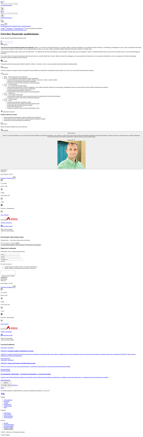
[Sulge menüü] (5, 24)
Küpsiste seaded (9, 429)
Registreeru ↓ (14, 385)
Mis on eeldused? (20, 245)
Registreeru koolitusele (7, 178)
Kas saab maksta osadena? (8, 245)
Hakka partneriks (8, 416)
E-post (3, 256)
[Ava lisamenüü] (1, 7)
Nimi (2, 254)
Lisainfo (3, 261)
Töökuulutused (27, 26)
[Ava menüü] (2, 9)
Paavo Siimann (5, 215)
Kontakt (6, 423)
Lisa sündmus (7, 414)
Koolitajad (9, 5)
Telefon (3, 258)
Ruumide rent (19, 26)
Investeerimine (23, 30)
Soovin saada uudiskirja (8, 276)
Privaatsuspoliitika (8, 426)
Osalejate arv (4, 259)
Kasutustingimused (9, 424)
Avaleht (3, 28)
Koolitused (3, 5)
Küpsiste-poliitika (8, 427)
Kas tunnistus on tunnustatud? (33, 245)
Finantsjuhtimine (18, 28)
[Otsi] (2, 15)
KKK (5, 407)
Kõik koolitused (8, 400)
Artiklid (14, 26)
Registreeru (4, 277)
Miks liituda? (7, 413)
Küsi (18, 243)
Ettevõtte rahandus (14, 30)
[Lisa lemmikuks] (14, 177)
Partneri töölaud (8, 417)
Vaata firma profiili (7, 226)
